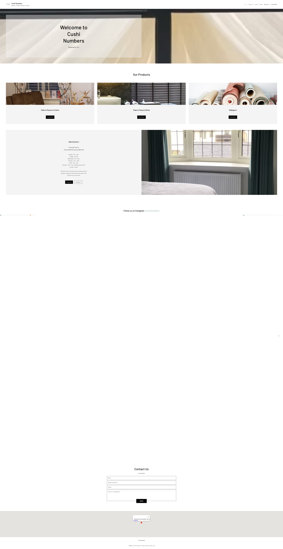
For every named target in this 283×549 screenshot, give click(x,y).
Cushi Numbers (16, 3)
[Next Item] (279, 336)
